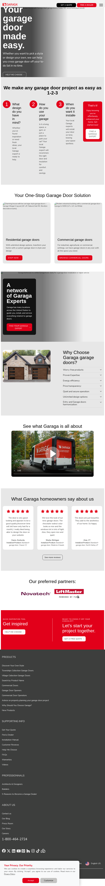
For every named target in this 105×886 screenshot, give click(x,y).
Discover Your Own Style (13, 665)
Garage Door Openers (12, 690)
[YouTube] (18, 852)
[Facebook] (4, 852)
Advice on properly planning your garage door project (25, 700)
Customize (48, 880)
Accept (31, 880)
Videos (5, 764)
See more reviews (53, 557)
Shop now (13, 258)
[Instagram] (33, 852)
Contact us (6, 813)
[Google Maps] (43, 852)
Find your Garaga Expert (18, 327)
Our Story (6, 828)
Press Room (7, 823)
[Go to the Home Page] (10, 4)
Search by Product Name (13, 680)
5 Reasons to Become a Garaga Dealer (19, 794)
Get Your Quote (9, 729)
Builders (5, 789)
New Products (8, 710)
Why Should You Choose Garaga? (17, 705)
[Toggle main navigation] (101, 5)
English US (96, 863)
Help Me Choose (14, 74)
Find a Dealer (8, 734)
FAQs (4, 754)
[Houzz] (28, 852)
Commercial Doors (10, 685)
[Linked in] (13, 852)
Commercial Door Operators (14, 695)
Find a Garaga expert (92, 134)
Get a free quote (73, 639)
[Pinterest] (23, 852)
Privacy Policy (9, 874)
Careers (5, 833)
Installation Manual (10, 739)
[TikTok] (38, 852)
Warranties (7, 759)
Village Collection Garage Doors (16, 675)
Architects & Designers (12, 784)
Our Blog (6, 818)
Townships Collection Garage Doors (18, 670)
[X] (9, 852)
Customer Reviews (10, 744)
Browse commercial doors (74, 258)
